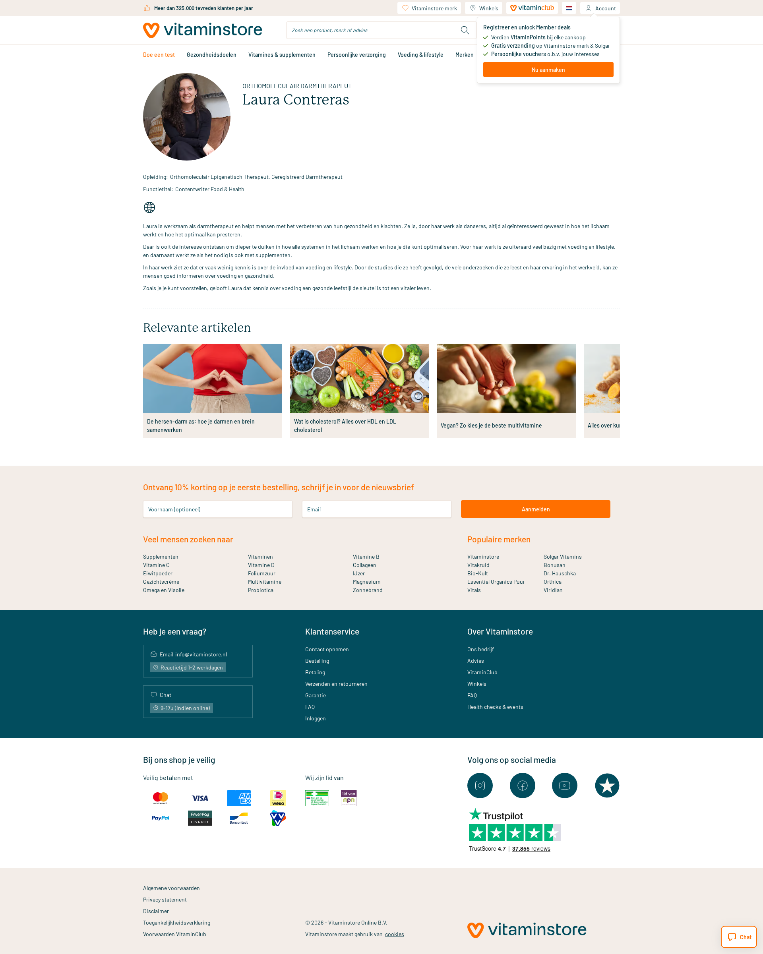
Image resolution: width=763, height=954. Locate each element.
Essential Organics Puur (496, 581)
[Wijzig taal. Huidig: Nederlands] (569, 8)
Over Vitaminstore (500, 631)
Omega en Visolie (163, 589)
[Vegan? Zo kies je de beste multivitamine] (506, 378)
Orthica (553, 581)
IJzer (359, 573)
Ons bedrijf (480, 649)
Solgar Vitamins (563, 556)
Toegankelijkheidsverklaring (176, 922)
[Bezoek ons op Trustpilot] (607, 785)
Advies (475, 660)
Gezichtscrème (161, 581)
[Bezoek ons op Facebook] (522, 785)
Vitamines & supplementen (282, 54)
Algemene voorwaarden (171, 887)
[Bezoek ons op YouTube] (564, 785)
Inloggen (315, 718)
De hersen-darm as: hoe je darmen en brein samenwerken (201, 425)
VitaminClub (482, 672)
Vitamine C (156, 564)
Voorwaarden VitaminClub (174, 934)
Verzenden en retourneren (336, 683)
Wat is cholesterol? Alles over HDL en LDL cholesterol (345, 425)
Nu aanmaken (548, 69)
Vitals (474, 589)
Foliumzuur (261, 573)
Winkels (488, 8)
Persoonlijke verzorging (356, 54)
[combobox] (381, 30)
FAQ (310, 706)
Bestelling (317, 660)
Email (314, 509)
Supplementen (160, 556)
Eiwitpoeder (157, 573)
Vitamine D (261, 564)
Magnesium (367, 581)
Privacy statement (165, 899)
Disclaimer (156, 911)
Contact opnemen (327, 649)
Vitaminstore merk (434, 8)
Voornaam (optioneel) (174, 509)
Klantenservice (332, 631)
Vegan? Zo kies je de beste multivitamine (491, 425)
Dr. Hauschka (560, 573)
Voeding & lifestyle (420, 54)
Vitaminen (260, 556)
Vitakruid (478, 564)
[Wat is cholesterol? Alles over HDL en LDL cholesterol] (359, 378)
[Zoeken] (465, 30)
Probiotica (260, 589)
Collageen (364, 564)
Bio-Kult (477, 573)
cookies (394, 934)
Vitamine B (366, 556)
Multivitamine (264, 581)
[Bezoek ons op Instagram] (480, 785)
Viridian (553, 589)
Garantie (315, 695)
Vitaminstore (483, 556)
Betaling (315, 672)
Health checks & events (495, 706)
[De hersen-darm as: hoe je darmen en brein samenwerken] (212, 378)
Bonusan (554, 564)
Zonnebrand (368, 589)
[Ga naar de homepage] (202, 30)
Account (605, 8)
